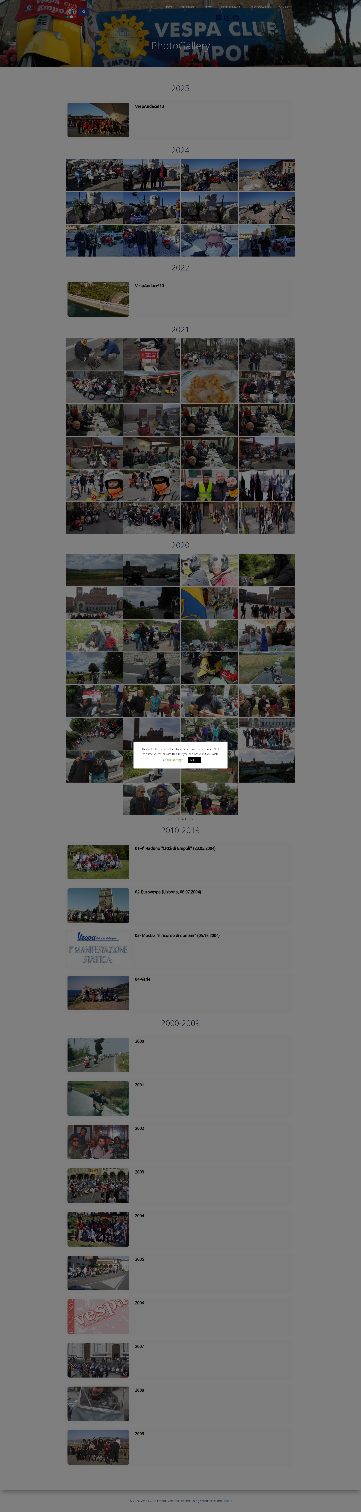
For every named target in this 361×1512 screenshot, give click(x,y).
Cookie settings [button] (173, 760)
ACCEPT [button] (194, 760)
